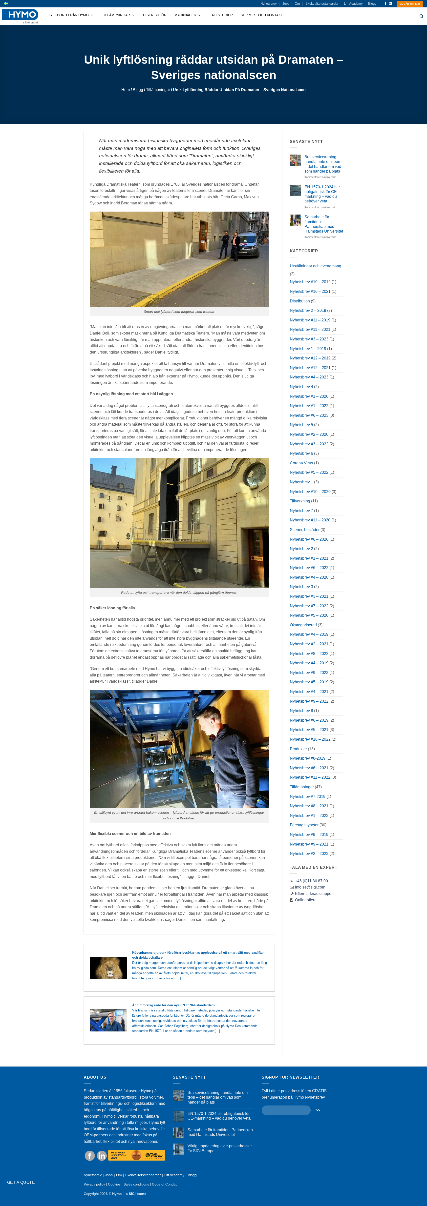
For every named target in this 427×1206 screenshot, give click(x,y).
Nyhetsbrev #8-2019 (307, 758)
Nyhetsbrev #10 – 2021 (310, 291)
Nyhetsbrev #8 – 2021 (309, 806)
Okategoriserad (303, 625)
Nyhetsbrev (268, 3)
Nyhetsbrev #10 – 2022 (310, 739)
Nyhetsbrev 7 (301, 511)
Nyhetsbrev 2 (301, 549)
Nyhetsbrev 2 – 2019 (308, 310)
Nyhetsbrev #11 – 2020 (310, 520)
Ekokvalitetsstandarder (321, 3)
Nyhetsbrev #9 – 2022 (309, 701)
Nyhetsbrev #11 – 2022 (310, 777)
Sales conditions (136, 1184)
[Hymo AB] (20, 16)
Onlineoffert (304, 900)
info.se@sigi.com (310, 887)
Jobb (285, 3)
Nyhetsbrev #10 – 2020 (310, 492)
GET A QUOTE (21, 1182)
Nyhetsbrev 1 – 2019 (308, 349)
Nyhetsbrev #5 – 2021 (309, 730)
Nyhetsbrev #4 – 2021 (309, 692)
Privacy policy (94, 1184)
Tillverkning (300, 501)
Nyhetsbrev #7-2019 (307, 796)
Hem (125, 90)
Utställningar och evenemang (315, 266)
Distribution (300, 301)
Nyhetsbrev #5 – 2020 (309, 615)
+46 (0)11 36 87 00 (311, 881)
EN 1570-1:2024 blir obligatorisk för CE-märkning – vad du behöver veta (322, 194)
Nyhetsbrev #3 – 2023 (309, 339)
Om (297, 3)
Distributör (155, 15)
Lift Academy (353, 3)
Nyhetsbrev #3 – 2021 (309, 596)
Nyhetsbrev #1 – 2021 (309, 558)
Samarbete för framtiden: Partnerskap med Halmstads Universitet (323, 224)
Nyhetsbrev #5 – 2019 (309, 682)
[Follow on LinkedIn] (390, 3)
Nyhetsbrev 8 (301, 711)
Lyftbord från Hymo (69, 15)
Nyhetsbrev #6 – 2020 (309, 539)
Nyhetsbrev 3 (301, 587)
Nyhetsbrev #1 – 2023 (309, 815)
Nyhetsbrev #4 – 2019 (309, 634)
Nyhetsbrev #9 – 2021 (309, 844)
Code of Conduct (165, 1184)
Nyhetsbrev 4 (301, 387)
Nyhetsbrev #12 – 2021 (310, 368)
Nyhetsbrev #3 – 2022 (309, 444)
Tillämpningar (116, 15)
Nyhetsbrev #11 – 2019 (310, 320)
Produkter (298, 749)
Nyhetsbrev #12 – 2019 (310, 358)
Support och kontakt (262, 15)
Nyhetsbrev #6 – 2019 (309, 720)
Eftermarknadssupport (314, 893)
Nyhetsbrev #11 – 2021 (310, 329)
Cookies (114, 1184)
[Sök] (421, 16)
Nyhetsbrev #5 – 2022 (309, 472)
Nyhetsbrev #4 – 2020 (309, 577)
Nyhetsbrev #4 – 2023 (309, 377)
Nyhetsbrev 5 (301, 425)
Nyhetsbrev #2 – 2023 (309, 853)
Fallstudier (221, 15)
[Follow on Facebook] (385, 3)
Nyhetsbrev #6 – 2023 (309, 415)
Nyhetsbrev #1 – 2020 (309, 396)
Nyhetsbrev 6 (301, 453)
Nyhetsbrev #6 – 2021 (309, 768)
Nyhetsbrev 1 (301, 482)
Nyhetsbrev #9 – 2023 (309, 673)
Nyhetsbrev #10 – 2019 (310, 282)
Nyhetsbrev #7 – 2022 (309, 606)
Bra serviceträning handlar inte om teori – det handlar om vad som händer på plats (322, 164)
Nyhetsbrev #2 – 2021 (309, 644)
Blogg (372, 3)
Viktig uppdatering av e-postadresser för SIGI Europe (220, 1148)
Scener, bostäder (305, 530)
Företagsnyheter (304, 825)
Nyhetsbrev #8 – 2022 (309, 654)
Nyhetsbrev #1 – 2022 (309, 406)
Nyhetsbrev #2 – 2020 (309, 434)
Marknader (185, 15)
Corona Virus (301, 463)
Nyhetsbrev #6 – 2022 (309, 568)
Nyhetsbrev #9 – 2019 (309, 834)
